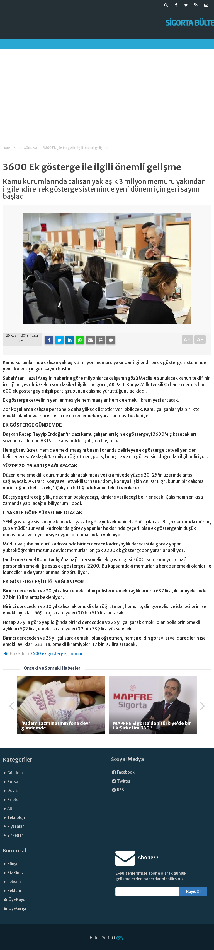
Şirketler (15, 835)
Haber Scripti (102, 937)
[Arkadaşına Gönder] (90, 340)
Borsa (12, 781)
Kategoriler (17, 759)
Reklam (14, 890)
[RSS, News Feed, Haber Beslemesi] (196, 5)
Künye (12, 864)
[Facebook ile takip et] (176, 5)
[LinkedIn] (69, 340)
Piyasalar (15, 826)
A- (200, 339)
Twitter (123, 781)
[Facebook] (49, 340)
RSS (120, 790)
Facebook (125, 772)
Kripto (13, 799)
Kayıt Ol (193, 891)
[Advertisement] (107, 92)
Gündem (15, 772)
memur (75, 653)
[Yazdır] (100, 340)
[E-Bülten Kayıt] (206, 5)
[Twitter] (59, 340)
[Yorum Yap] (110, 340)
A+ (187, 339)
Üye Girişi (17, 908)
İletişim (14, 881)
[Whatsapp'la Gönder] (80, 340)
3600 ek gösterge (48, 653)
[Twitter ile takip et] (186, 5)
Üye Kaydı (17, 899)
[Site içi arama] (166, 5)
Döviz (12, 790)
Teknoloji (16, 817)
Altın (11, 808)
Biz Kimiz (15, 872)
